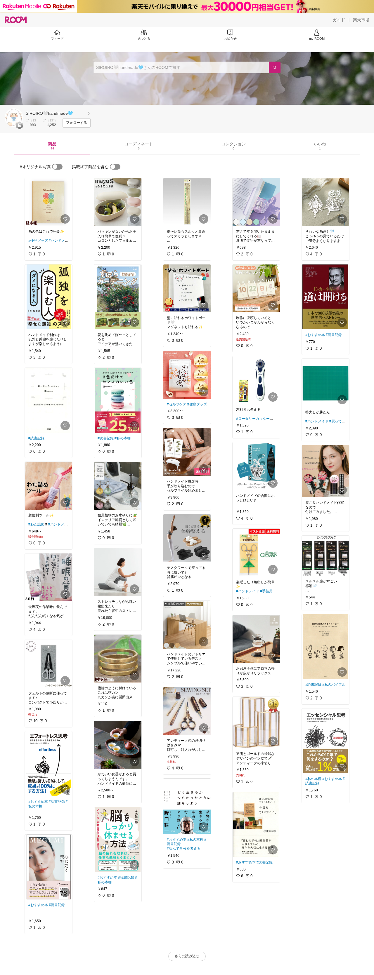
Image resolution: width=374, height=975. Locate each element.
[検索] (274, 67)
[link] (48, 202)
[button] (14, 117)
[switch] (57, 167)
